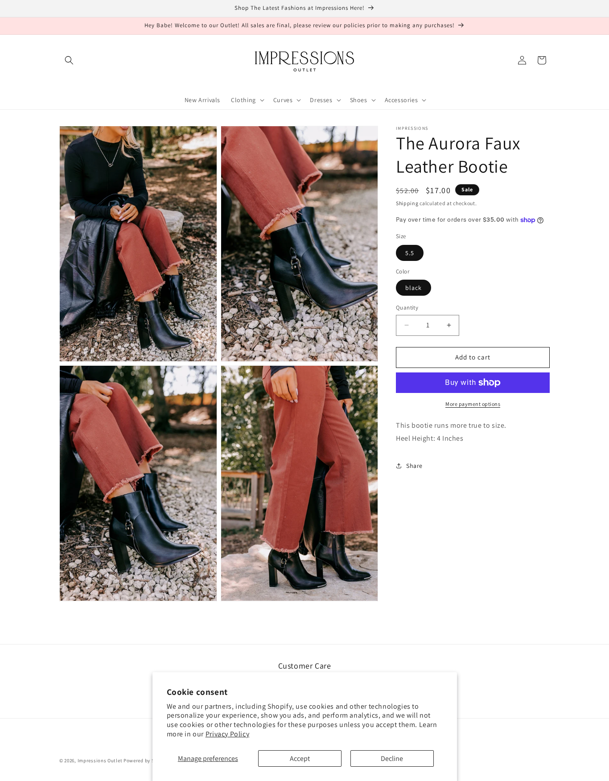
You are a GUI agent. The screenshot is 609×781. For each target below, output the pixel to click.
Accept (300, 758)
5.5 (409, 253)
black (413, 288)
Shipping (407, 203)
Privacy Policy (227, 734)
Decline (392, 758)
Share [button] (414, 466)
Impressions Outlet (100, 760)
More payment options (472, 404)
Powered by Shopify (146, 760)
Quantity (407, 307)
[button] (69, 60)
